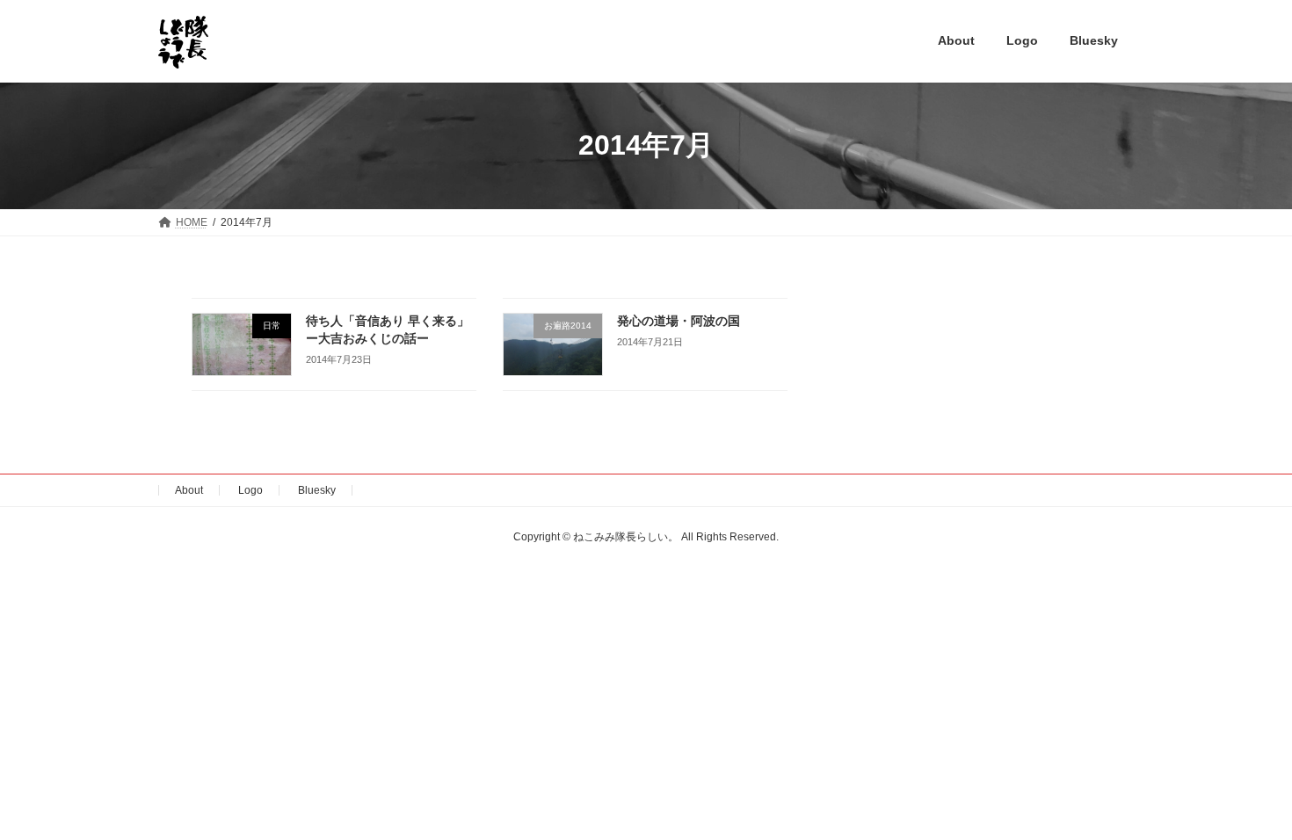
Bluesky (317, 490)
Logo (250, 490)
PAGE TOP (1245, 798)
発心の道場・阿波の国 (678, 321)
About (189, 490)
